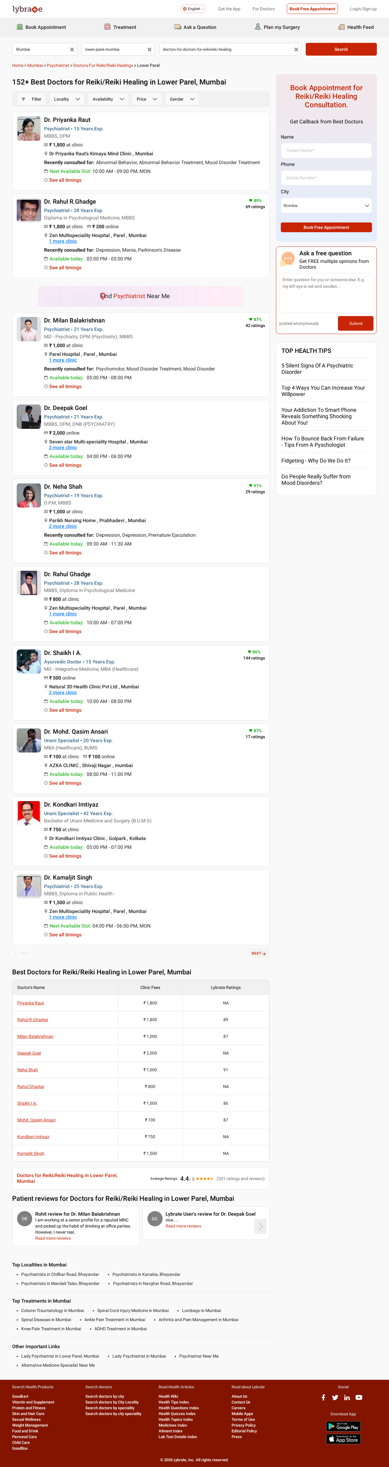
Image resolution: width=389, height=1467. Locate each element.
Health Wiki (168, 1396)
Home (17, 65)
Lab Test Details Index (178, 1436)
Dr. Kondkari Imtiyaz (71, 804)
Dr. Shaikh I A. (63, 652)
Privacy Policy (244, 1425)
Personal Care (24, 1436)
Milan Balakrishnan (35, 1036)
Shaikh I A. (27, 1103)
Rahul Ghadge (30, 1086)
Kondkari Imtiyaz (33, 1136)
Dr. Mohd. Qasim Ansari (76, 731)
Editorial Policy (244, 1431)
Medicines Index (173, 1425)
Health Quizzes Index (177, 1413)
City (285, 192)
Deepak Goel (29, 1053)
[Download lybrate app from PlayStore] (343, 1430)
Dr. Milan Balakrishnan (74, 320)
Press (237, 1436)
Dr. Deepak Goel (65, 408)
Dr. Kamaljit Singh (68, 877)
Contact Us (241, 1402)
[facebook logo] (323, 1399)
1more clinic (63, 241)
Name (287, 137)
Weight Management (30, 1425)
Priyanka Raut (30, 1002)
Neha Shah (27, 1069)
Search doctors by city (104, 1396)
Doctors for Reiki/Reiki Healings (103, 65)
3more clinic (63, 447)
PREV (25, 953)
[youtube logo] (359, 1399)
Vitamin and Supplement (33, 1402)
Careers (239, 1408)
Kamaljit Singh (30, 1153)
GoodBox (20, 1448)
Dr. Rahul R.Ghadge (70, 201)
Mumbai (35, 65)
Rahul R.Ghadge (32, 1019)
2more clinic (63, 526)
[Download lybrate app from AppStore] (343, 1443)
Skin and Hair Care (28, 1413)
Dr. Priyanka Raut (67, 119)
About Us (239, 1396)
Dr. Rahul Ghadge (67, 574)
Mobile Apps (242, 1413)
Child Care (21, 1442)
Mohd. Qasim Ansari (36, 1119)
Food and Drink (25, 1431)
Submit (356, 323)
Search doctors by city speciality (113, 1413)
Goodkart (20, 1396)
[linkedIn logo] (347, 1399)
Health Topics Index (176, 1419)
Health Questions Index (179, 1408)
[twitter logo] (335, 1399)
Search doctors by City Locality (112, 1402)
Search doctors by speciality (109, 1408)
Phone (287, 164)
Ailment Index (171, 1431)
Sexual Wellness (26, 1419)
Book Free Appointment (312, 8)
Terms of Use (243, 1419)
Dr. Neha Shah (63, 486)
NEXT (256, 953)
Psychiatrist (58, 65)
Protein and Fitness (29, 1408)
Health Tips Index (174, 1402)
